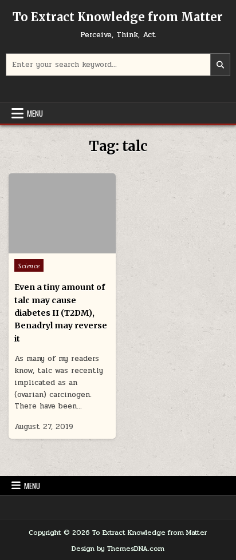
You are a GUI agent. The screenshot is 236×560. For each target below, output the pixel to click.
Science (29, 265)
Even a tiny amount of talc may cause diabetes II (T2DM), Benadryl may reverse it (60, 313)
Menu (35, 113)
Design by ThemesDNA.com (118, 548)
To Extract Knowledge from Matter (118, 17)
